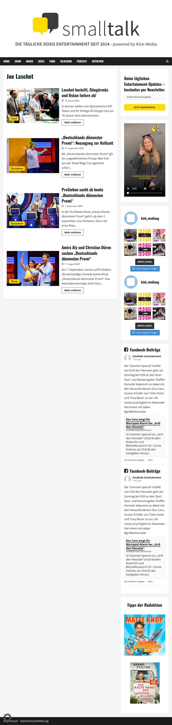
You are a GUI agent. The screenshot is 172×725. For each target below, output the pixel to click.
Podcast (82, 61)
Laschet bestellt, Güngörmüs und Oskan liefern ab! (33, 105)
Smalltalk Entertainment (147, 356)
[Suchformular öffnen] (167, 61)
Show (18, 61)
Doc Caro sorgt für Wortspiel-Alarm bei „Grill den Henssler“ (143, 423)
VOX (142, 375)
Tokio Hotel (156, 393)
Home (6, 61)
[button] (7, 717)
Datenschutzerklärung (34, 721)
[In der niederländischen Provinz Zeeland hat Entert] (130, 249)
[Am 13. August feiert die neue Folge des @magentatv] (130, 235)
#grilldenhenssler (135, 411)
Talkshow (66, 61)
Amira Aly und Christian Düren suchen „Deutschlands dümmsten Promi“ (33, 268)
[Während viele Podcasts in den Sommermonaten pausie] (159, 235)
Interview (97, 61)
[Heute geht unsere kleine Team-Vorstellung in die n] (144, 249)
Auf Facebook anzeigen (134, 460)
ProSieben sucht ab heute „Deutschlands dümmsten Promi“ (33, 210)
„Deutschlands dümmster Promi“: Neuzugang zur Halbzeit (33, 155)
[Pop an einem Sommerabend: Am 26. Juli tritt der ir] (159, 249)
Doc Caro (158, 389)
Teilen (150, 460)
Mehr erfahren (74, 123)
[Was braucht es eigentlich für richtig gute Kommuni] (144, 235)
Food (52, 61)
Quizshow (17, 168)
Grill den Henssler (141, 370)
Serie (41, 61)
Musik (29, 61)
